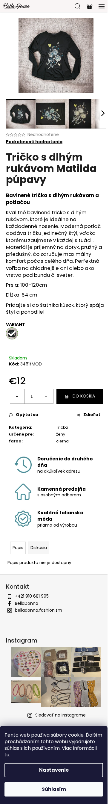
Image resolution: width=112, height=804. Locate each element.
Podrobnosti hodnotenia (34, 142)
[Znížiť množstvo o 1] (17, 396)
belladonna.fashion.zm (38, 610)
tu (6, 754)
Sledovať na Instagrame (60, 715)
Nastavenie (54, 770)
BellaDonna (26, 603)
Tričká (62, 427)
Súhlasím (54, 789)
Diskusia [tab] (38, 548)
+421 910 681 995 (32, 596)
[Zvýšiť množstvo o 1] (46, 396)
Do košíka (84, 396)
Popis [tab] (18, 548)
